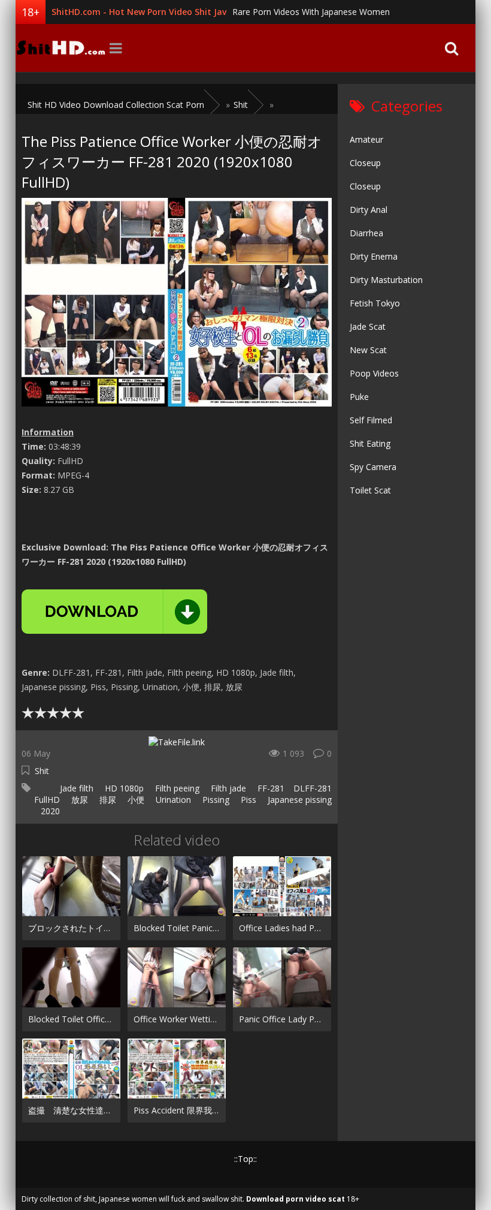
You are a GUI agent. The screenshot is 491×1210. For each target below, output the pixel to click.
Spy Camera (373, 466)
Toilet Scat (370, 490)
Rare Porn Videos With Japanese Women (311, 11)
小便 (134, 799)
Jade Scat (368, 326)
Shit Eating (370, 443)
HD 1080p (123, 788)
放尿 (78, 799)
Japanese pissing (298, 799)
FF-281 (269, 788)
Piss (247, 799)
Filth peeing (176, 788)
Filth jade (227, 788)
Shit (42, 770)
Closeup (365, 162)
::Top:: (245, 1158)
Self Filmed (371, 420)
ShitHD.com (60, 48)
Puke (359, 396)
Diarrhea (366, 233)
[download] (114, 611)
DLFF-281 (312, 788)
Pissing (214, 799)
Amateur (366, 139)
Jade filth (75, 788)
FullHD (47, 799)
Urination (172, 799)
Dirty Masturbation (386, 279)
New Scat (368, 350)
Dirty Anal (368, 209)
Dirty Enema (374, 256)
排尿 (106, 799)
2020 (50, 811)
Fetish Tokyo (375, 303)
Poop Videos (374, 373)
